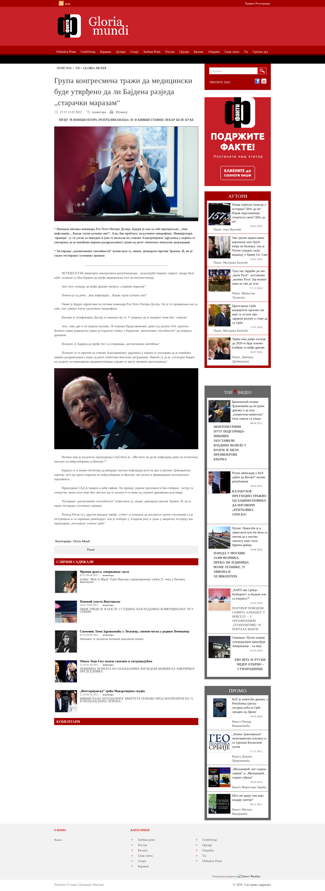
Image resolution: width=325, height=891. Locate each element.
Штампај (121, 112)
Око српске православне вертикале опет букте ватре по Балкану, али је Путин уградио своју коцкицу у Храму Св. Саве (250, 246)
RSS (67, 4)
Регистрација (263, 3)
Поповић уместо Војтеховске (100, 601)
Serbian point (146, 840)
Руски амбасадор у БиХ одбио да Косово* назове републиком (248, 477)
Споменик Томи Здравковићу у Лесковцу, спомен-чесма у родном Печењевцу (134, 631)
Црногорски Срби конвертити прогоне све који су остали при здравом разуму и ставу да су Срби (250, 314)
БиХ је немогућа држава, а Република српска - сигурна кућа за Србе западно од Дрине (250, 705)
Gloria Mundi (94, 68)
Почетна (64, 68)
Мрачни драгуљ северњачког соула (104, 571)
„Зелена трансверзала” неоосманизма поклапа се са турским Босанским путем (249, 740)
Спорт (142, 861)
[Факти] (104, 26)
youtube (264, 81)
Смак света (145, 855)
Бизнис (143, 850)
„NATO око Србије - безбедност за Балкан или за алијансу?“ (249, 594)
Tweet (90, 549)
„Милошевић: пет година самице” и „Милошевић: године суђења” (249, 773)
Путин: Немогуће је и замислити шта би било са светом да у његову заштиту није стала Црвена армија (249, 536)
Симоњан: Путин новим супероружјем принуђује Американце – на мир (248, 641)
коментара (99, 112)
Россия (142, 845)
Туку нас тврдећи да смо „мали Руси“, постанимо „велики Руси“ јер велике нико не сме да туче (249, 277)
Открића (208, 850)
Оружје (207, 845)
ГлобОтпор (209, 840)
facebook (257, 81)
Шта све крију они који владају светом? (248, 797)
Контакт (98, 884)
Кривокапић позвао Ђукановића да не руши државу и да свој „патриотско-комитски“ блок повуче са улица (248, 410)
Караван (143, 866)
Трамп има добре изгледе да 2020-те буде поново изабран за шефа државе (249, 343)
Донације (85, 884)
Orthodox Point (212, 861)
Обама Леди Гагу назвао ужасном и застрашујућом (116, 661)
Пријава (249, 3)
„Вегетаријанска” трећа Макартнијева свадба (112, 691)
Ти (77, 68)
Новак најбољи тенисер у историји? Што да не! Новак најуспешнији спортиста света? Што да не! (249, 212)
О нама (72, 884)
